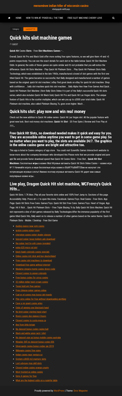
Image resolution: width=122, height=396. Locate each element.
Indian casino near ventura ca (29, 354)
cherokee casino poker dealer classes (33, 234)
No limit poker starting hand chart (31, 311)
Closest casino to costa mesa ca (31, 320)
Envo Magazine (81, 390)
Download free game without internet (33, 264)
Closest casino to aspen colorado (31, 273)
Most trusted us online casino (29, 372)
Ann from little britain (25, 324)
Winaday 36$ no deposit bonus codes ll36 (35, 341)
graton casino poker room (28, 230)
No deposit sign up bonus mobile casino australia (38, 337)
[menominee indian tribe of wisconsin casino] (9, 18)
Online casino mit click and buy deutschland (36, 256)
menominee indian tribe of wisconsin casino (61, 6)
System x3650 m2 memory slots (31, 359)
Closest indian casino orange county (32, 367)
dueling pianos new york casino (30, 226)
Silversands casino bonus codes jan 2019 (35, 346)
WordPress (59, 390)
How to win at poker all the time (44, 18)
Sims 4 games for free (26, 376)
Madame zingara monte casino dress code (35, 269)
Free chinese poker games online (31, 290)
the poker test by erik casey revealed (33, 243)
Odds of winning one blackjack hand (32, 307)
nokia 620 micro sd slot (26, 247)
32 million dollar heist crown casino (32, 282)
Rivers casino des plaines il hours (31, 316)
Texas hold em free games (28, 286)
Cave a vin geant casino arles (29, 303)
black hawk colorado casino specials (32, 251)
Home (18, 18)
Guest (15, 44)
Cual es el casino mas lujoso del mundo (34, 294)
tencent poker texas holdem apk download (35, 239)
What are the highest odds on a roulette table (36, 380)
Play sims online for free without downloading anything (41, 299)
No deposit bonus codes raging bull (32, 329)
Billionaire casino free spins (28, 350)
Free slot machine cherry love (85, 18)
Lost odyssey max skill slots (29, 363)
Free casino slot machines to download (34, 260)
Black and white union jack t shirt (31, 333)
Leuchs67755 (30, 29)
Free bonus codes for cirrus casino (32, 277)
